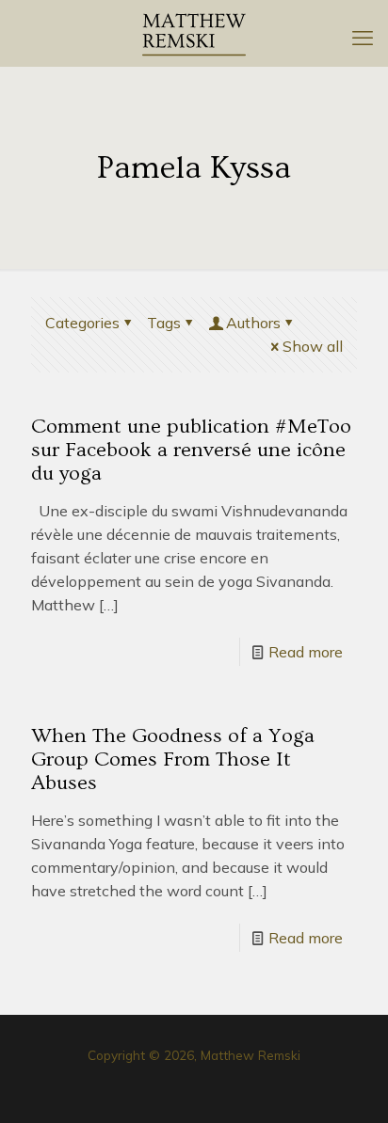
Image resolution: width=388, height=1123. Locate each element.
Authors (253, 322)
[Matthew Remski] (194, 32)
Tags (164, 322)
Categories (82, 322)
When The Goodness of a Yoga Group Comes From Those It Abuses (173, 759)
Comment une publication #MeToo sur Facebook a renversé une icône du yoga (191, 450)
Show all (313, 346)
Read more (305, 651)
